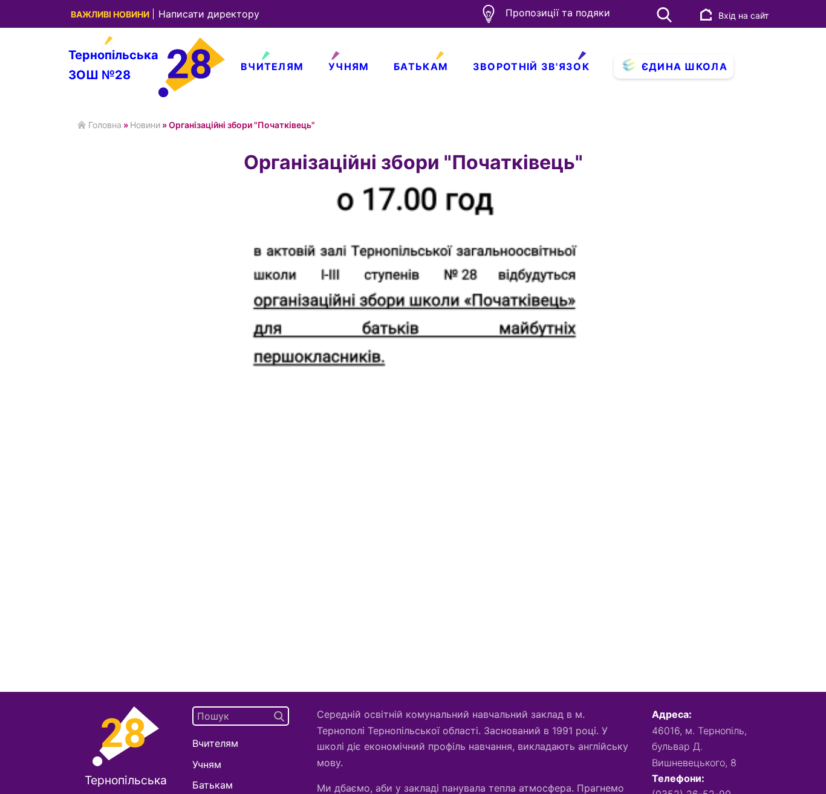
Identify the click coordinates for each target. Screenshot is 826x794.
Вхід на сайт (743, 15)
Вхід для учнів (666, 92)
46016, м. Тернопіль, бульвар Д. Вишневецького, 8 (699, 747)
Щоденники (373, 92)
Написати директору (208, 14)
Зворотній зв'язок (531, 66)
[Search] (279, 716)
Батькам (421, 66)
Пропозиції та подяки (558, 13)
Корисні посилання (309, 92)
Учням (348, 66)
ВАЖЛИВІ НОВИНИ (111, 14)
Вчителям (272, 66)
